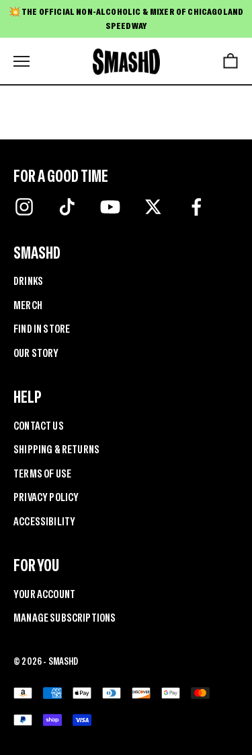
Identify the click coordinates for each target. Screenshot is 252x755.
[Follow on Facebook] (196, 207)
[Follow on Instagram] (24, 207)
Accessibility (44, 521)
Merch (27, 305)
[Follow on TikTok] (67, 207)
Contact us (38, 425)
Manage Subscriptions (64, 617)
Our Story (36, 353)
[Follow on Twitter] (153, 207)
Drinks (28, 280)
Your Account (44, 594)
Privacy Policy (46, 497)
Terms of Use (42, 473)
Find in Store (41, 328)
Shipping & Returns (56, 449)
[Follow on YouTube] (110, 207)
